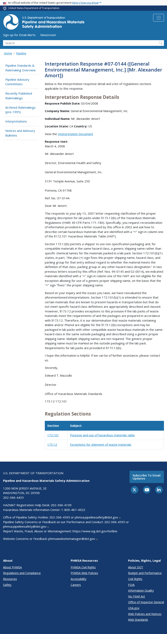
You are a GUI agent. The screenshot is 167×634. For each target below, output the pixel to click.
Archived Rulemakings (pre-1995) (20, 109)
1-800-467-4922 (73, 510)
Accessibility (78, 579)
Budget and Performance (145, 573)
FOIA (131, 585)
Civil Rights (135, 579)
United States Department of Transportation (33, 8)
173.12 (52, 444)
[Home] (44, 23)
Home (8, 53)
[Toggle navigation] (158, 18)
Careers (76, 585)
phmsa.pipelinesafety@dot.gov (96, 517)
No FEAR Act (136, 596)
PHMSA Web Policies (84, 573)
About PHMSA (12, 567)
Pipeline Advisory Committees (17, 81)
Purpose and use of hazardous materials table (102, 435)
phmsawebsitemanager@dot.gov (71, 539)
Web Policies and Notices (145, 614)
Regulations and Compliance (22, 573)
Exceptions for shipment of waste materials (100, 444)
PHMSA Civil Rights (83, 567)
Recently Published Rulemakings (18, 95)
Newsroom (48, 35)
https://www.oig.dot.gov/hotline (95, 531)
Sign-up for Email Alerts (19, 35)
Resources (10, 579)
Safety (7, 585)
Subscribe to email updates (146, 476)
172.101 (53, 435)
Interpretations (16, 121)
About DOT (135, 567)
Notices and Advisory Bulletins (20, 133)
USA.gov (133, 608)
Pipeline (21, 53)
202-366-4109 (61, 505)
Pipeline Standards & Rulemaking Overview (20, 67)
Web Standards (138, 620)
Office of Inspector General (146, 602)
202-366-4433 (13, 497)
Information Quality (141, 590)
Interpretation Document (75, 134)
